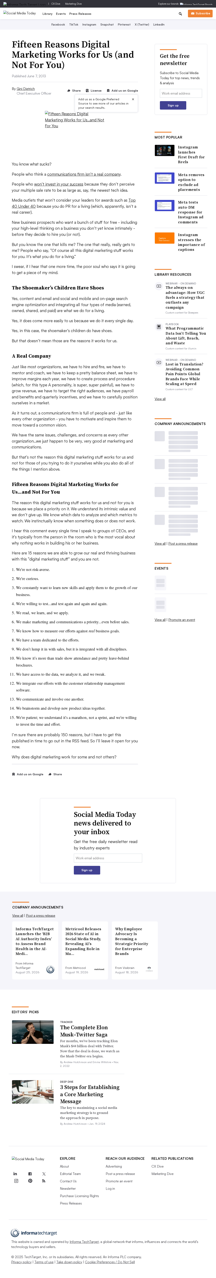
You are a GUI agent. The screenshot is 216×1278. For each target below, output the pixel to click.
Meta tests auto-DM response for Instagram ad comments (191, 212)
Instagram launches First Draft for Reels (191, 154)
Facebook (58, 24)
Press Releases (80, 13)
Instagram (89, 24)
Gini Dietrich (26, 89)
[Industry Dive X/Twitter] (43, 1173)
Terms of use (44, 1262)
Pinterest (124, 24)
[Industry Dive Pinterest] (30, 1180)
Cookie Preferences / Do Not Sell (110, 1262)
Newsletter (68, 1188)
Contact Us (68, 1181)
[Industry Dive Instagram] (16, 1180)
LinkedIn (159, 24)
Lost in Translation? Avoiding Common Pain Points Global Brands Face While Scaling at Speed (184, 374)
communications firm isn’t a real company (84, 174)
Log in (110, 1188)
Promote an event (181, 620)
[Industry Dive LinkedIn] (15, 1173)
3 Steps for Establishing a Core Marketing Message (89, 1094)
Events (61, 13)
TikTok (73, 24)
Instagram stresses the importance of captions (191, 242)
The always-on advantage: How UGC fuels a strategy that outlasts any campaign (185, 297)
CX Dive (55, 3)
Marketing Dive (73, 3)
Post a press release (183, 543)
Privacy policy (21, 1262)
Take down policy (69, 1262)
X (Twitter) (142, 24)
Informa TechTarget (84, 1242)
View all (160, 399)
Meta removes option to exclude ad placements (191, 182)
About (64, 1166)
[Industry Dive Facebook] (30, 1173)
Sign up (173, 105)
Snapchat (107, 24)
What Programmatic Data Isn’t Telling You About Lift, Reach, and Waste (186, 336)
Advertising (114, 1166)
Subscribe (203, 13)
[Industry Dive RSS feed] (43, 1180)
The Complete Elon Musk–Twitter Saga (84, 1031)
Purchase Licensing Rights (79, 1196)
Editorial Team (70, 1174)
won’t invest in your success (58, 184)
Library (48, 13)
